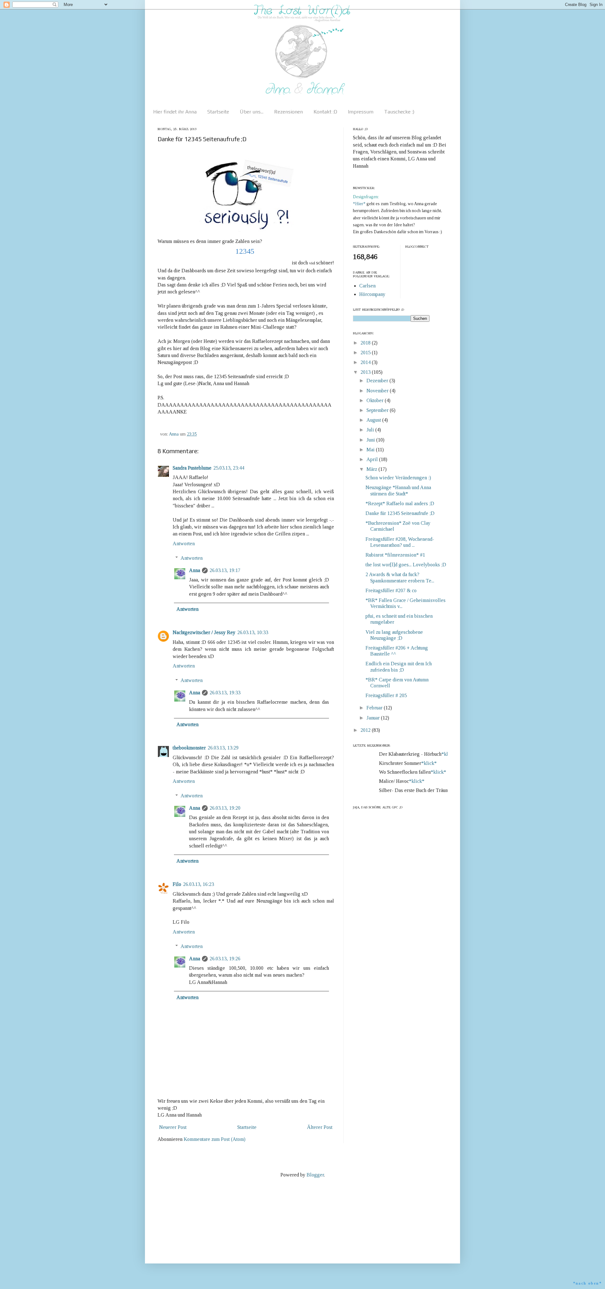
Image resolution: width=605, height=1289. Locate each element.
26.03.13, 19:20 (225, 808)
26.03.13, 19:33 (225, 692)
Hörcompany (372, 294)
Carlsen (367, 285)
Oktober (375, 400)
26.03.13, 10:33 (252, 632)
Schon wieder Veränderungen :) (398, 477)
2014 (366, 362)
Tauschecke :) (399, 112)
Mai (371, 449)
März (372, 469)
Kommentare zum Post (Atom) (214, 1139)
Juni (371, 439)
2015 (366, 352)
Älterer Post (319, 1127)
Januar (373, 717)
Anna (194, 570)
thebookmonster (189, 747)
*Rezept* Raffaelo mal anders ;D (400, 503)
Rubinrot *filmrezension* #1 (395, 555)
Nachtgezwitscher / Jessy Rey (204, 632)
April (372, 459)
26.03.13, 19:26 (225, 958)
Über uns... (251, 112)
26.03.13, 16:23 (198, 884)
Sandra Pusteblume (192, 468)
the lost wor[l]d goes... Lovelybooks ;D (406, 564)
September (378, 410)
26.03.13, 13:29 (223, 747)
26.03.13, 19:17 (225, 570)
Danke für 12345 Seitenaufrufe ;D (400, 513)
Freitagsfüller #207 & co (391, 590)
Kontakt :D (325, 112)
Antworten (184, 543)
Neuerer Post (173, 1127)
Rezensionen (288, 112)
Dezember (377, 380)
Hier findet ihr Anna (175, 112)
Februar (375, 707)
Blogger (315, 1174)
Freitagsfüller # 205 (386, 695)
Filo (177, 884)
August (374, 420)
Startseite (218, 112)
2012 (366, 730)
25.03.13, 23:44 (228, 468)
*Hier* (359, 203)
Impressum (360, 112)
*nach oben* (587, 1283)
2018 (366, 342)
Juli (370, 429)
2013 (366, 372)
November (378, 390)
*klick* (442, 754)
